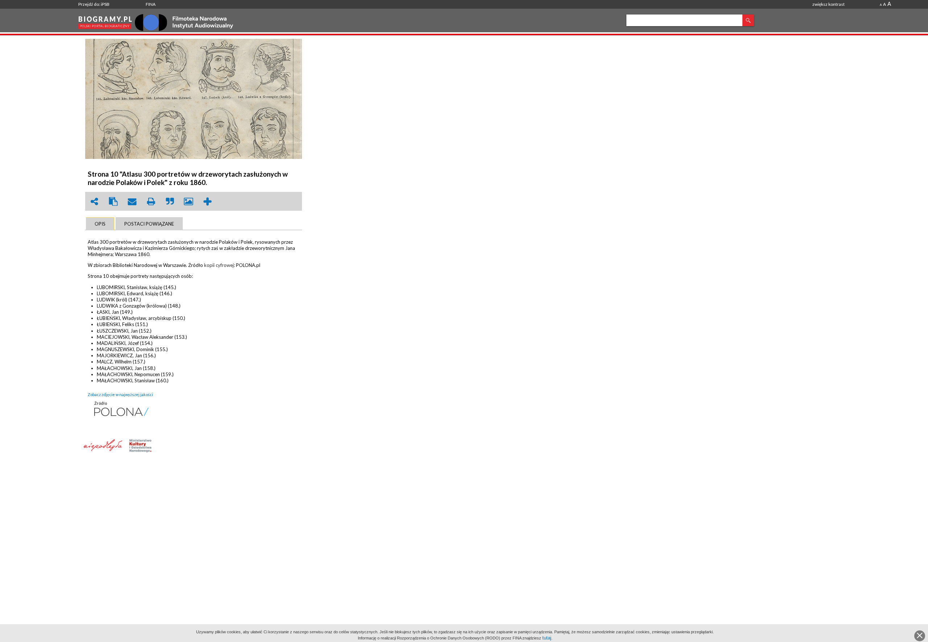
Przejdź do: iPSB (93, 4)
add (207, 201)
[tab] (100, 223)
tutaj (546, 638)
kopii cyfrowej (219, 265)
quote (169, 201)
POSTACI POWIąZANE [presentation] (149, 224)
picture (188, 201)
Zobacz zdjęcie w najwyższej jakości (120, 394)
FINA (151, 4)
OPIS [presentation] (100, 224)
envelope (132, 201)
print (151, 201)
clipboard (113, 201)
